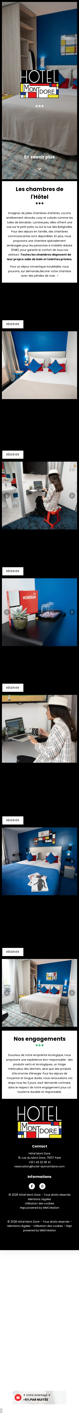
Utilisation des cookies (39, 1203)
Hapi (23, 1208)
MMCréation (51, 1208)
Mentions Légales (39, 1199)
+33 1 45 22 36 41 (39, 1162)
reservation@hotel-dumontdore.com (39, 1166)
